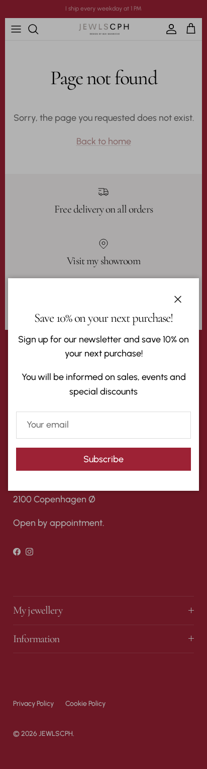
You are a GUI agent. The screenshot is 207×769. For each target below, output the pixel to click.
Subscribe (103, 459)
